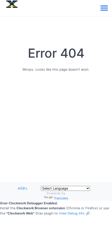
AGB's (22, 188)
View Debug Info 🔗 (74, 213)
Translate (61, 198)
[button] (56, 208)
